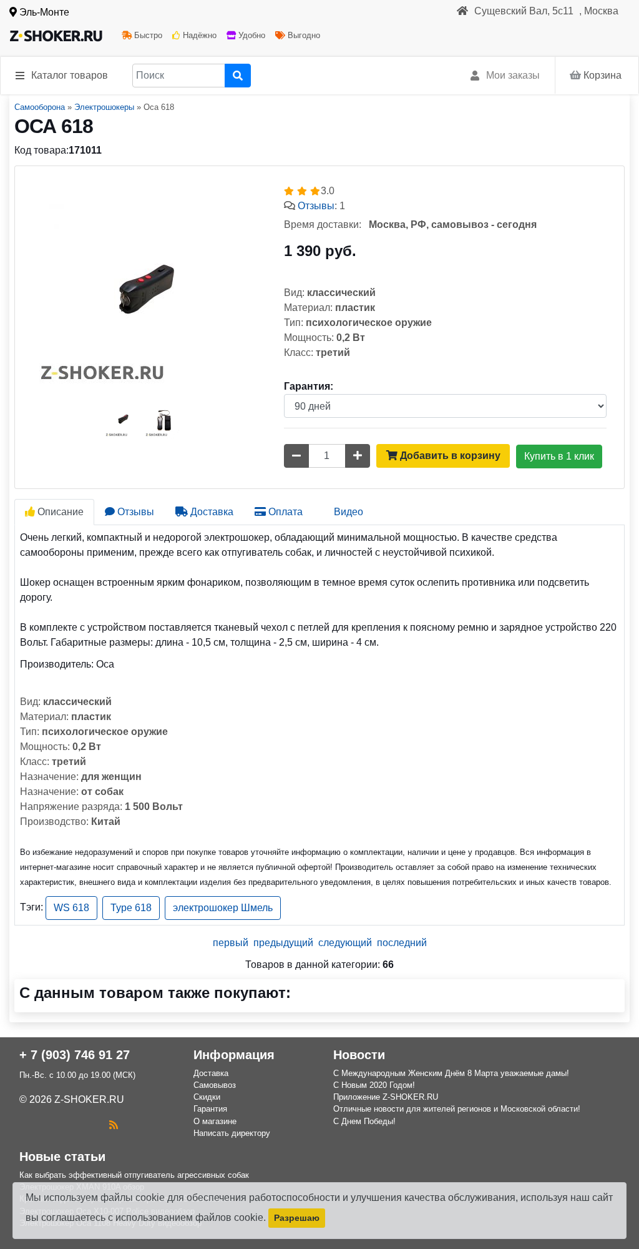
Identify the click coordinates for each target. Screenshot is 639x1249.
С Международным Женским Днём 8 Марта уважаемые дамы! (451, 1073)
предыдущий (283, 942)
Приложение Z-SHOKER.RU (385, 1097)
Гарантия (210, 1108)
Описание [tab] (59, 511)
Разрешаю (297, 1218)
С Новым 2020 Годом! (374, 1085)
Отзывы (316, 205)
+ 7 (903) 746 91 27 (74, 1055)
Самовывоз (214, 1085)
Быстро (147, 35)
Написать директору (231, 1133)
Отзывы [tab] (134, 511)
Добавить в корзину (449, 455)
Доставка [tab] (210, 511)
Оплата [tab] (284, 511)
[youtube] (95, 1125)
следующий (345, 942)
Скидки (206, 1097)
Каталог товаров (69, 75)
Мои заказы (513, 75)
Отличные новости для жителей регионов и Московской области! (456, 1108)
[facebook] (60, 1125)
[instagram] (25, 1125)
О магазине (215, 1121)
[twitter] (78, 1125)
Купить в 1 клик (559, 456)
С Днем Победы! (364, 1121)
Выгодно (302, 35)
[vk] (43, 1125)
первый (230, 942)
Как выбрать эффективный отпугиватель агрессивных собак (134, 1175)
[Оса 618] (143, 287)
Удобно (250, 35)
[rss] (113, 1125)
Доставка (210, 1073)
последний (402, 942)
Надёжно (198, 35)
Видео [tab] (347, 511)
